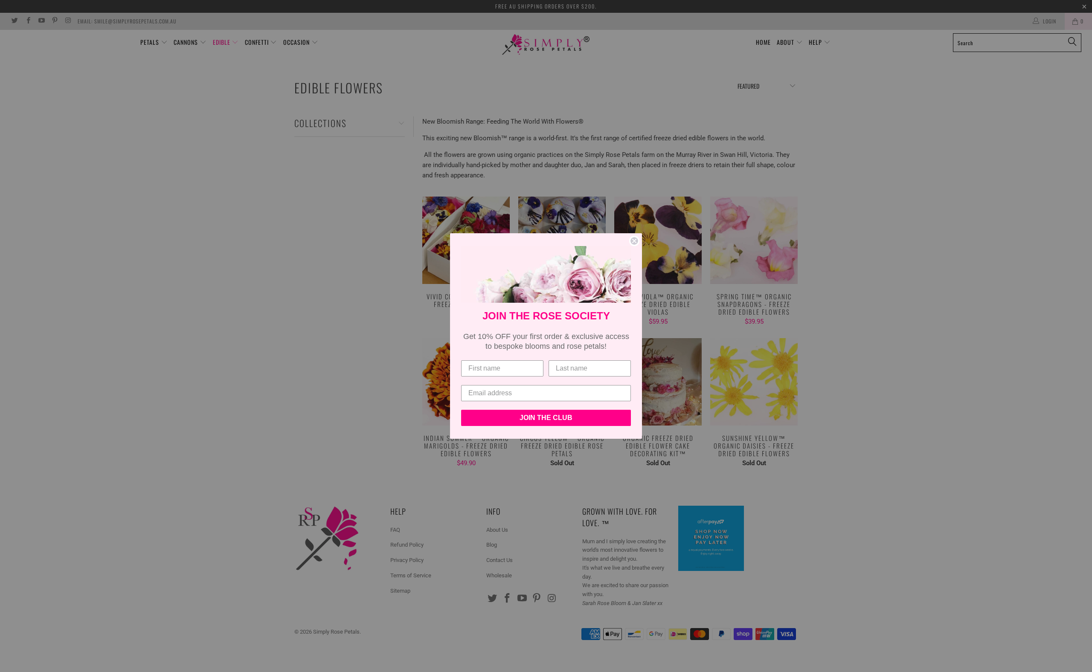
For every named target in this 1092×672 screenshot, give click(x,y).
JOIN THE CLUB (546, 417)
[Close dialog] (634, 241)
